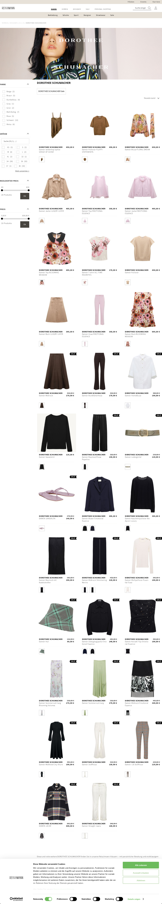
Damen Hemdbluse (133, 395)
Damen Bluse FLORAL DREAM (137, 149)
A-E (20, 23)
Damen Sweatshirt (47, 457)
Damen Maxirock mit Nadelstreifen (48, 581)
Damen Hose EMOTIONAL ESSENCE (93, 335)
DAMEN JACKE (45, 826)
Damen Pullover (132, 272)
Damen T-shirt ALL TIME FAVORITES (92, 273)
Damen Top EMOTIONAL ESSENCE (92, 212)
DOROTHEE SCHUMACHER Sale (51, 91)
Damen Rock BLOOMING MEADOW (135, 335)
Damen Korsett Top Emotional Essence (137, 642)
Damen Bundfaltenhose (92, 395)
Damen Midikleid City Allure (51, 764)
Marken (5, 23)
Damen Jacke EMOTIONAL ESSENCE (136, 212)
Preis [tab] (2, 209)
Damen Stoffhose (89, 764)
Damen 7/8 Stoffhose (134, 764)
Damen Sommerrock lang (93, 703)
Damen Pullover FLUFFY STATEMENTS (92, 150)
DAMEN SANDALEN (47, 518)
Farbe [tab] (3, 84)
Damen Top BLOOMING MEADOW (49, 273)
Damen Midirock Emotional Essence (136, 704)
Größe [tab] (3, 134)
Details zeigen (134, 899)
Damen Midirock (46, 395)
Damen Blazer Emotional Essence (92, 519)
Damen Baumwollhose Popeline (91, 458)
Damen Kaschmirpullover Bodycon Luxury (137, 519)
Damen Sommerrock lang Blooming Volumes (50, 704)
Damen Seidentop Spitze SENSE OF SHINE (49, 150)
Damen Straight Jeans (91, 826)
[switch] (73, 899)
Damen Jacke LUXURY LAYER (51, 211)
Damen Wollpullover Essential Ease (137, 581)
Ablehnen (141, 880)
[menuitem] (53, 9)
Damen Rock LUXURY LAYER (51, 334)
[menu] (81, 9)
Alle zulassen (141, 865)
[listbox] (56, 160)
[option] (42, 159)
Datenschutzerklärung (63, 889)
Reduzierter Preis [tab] (9, 181)
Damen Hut (44, 641)
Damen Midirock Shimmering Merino (94, 581)
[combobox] (142, 8)
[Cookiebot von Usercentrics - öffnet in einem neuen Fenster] (16, 899)
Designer (13, 23)
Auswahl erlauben (141, 873)
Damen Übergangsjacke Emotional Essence (94, 642)
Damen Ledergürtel (133, 457)
